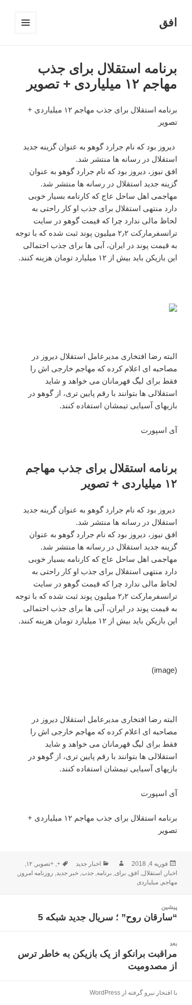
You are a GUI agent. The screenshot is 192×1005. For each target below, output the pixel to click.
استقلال (152, 873)
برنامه (104, 873)
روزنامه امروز (35, 873)
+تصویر (44, 863)
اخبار (171, 873)
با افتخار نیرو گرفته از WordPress (133, 992)
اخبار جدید (88, 863)
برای (120, 873)
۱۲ (29, 863)
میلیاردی (147, 882)
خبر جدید (67, 873)
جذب (87, 873)
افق (168, 22)
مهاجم (169, 882)
